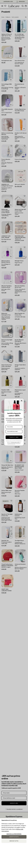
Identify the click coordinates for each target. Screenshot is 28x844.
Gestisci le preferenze (14, 833)
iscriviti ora (14, 437)
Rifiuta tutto (14, 841)
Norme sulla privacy (15, 442)
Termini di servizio (11, 443)
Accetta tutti (14, 836)
